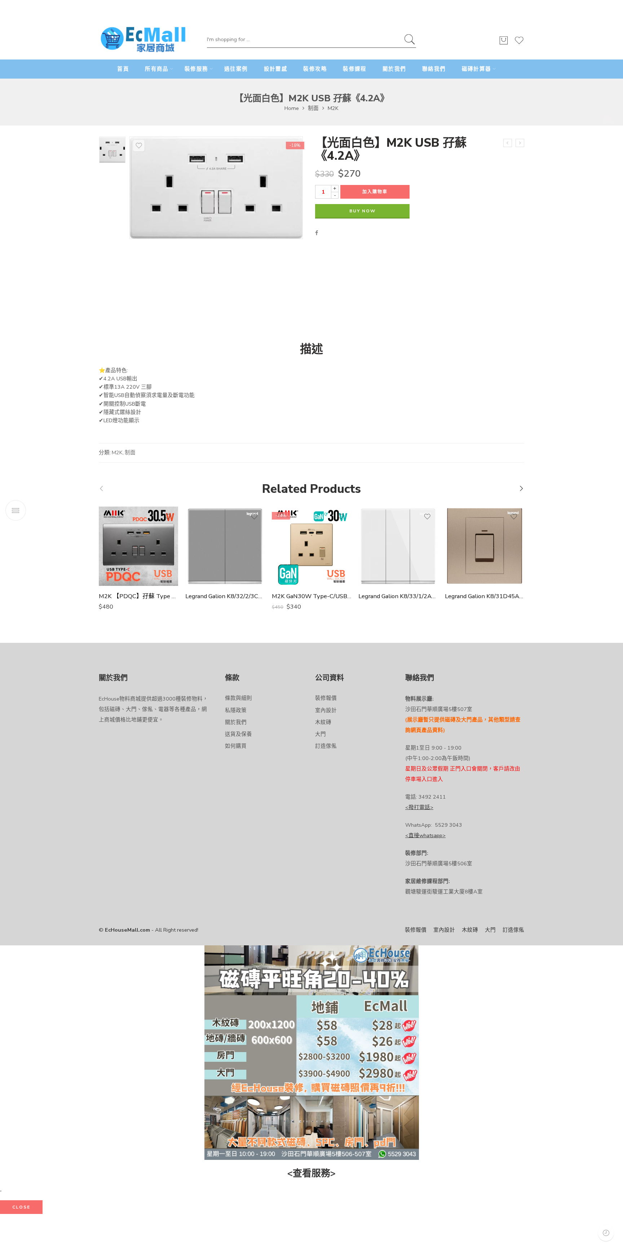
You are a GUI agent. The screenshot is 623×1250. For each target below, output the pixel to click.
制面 (313, 108)
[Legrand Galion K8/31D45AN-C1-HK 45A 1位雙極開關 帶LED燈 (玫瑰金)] (484, 546)
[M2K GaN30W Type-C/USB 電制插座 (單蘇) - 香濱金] (311, 546)
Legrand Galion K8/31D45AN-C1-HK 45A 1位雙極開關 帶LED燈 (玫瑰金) (484, 596)
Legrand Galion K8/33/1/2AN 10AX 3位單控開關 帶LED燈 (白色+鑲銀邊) (398, 596)
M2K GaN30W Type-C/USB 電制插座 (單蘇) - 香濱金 (311, 596)
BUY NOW (362, 211)
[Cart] (504, 44)
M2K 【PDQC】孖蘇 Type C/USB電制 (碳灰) (138, 596)
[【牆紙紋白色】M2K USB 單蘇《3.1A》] (507, 143)
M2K (333, 108)
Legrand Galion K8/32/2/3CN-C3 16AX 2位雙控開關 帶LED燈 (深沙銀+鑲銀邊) (225, 596)
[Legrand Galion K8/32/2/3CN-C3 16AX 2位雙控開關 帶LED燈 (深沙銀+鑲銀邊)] (225, 546)
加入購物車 (375, 192)
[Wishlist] (519, 44)
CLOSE (21, 1207)
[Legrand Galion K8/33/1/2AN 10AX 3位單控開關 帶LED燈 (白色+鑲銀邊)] (398, 546)
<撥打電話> (419, 807)
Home (291, 108)
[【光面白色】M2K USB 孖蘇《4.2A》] (112, 150)
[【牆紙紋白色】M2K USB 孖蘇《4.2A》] (520, 143)
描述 (311, 349)
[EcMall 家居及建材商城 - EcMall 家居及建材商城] (143, 40)
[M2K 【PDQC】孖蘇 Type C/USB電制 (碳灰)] (138, 546)
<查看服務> (311, 1173)
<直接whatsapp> (425, 835)
